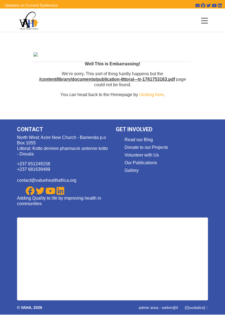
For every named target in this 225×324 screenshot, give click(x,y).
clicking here (151, 94)
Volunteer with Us (142, 155)
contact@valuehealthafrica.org (46, 180)
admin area (148, 307)
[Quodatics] (195, 307)
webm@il (170, 307)
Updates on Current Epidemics (31, 5)
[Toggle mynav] (204, 21)
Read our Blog (139, 139)
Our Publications (141, 162)
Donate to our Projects (146, 147)
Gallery (132, 170)
